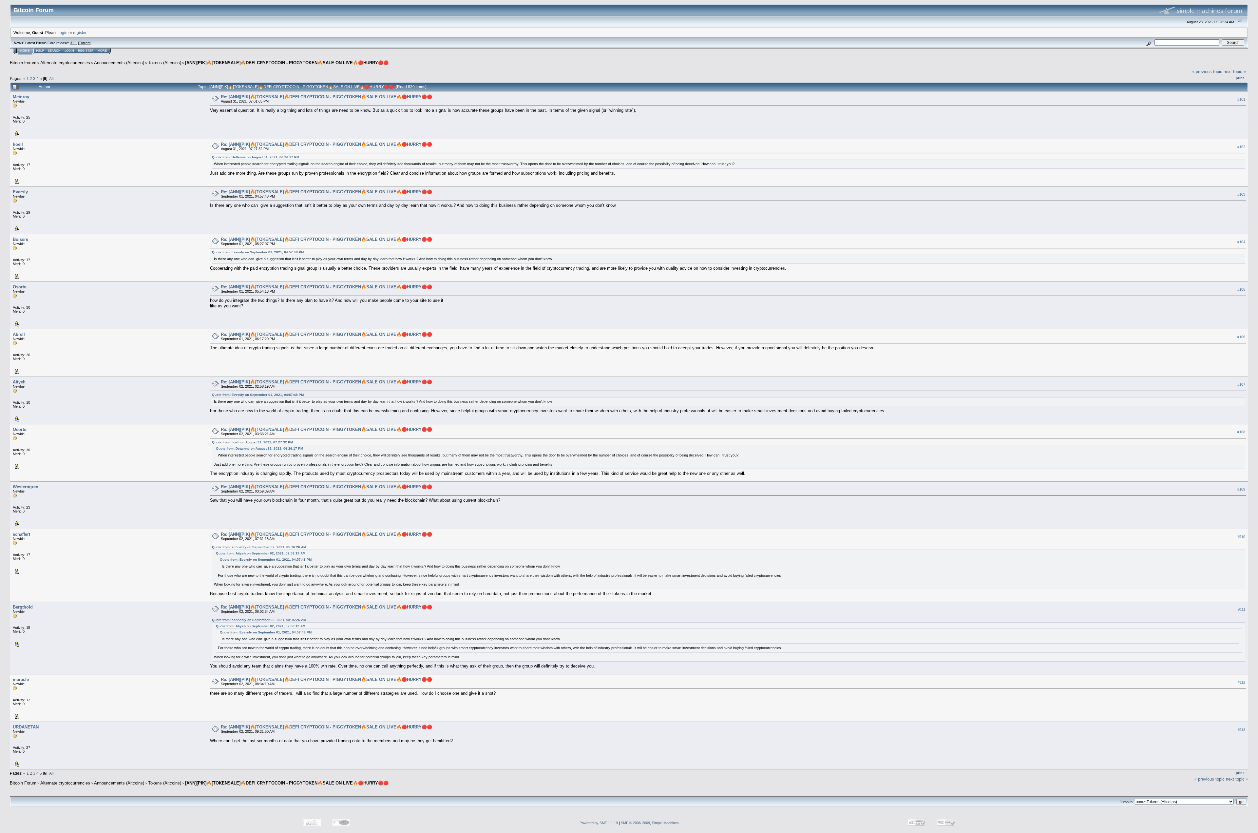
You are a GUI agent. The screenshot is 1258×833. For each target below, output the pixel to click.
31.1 (73, 43)
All (51, 78)
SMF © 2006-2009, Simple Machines (650, 823)
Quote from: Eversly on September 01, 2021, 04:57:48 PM (258, 252)
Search (54, 50)
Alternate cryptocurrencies (65, 62)
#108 (1241, 432)
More (102, 50)
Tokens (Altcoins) (164, 62)
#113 (1241, 730)
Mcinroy (21, 96)
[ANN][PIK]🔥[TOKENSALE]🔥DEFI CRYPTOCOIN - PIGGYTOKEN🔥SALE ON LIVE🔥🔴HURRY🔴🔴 (287, 62)
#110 (1241, 537)
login (63, 32)
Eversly (20, 191)
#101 (1241, 99)
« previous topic (1207, 71)
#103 (1241, 194)
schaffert (21, 534)
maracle (21, 679)
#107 (1241, 384)
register (79, 32)
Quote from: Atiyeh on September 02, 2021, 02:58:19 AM (260, 553)
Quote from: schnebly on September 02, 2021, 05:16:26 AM (259, 547)
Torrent (84, 43)
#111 (1241, 609)
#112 (1241, 682)
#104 (1241, 242)
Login (69, 50)
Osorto (20, 286)
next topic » (1235, 71)
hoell (18, 144)
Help (40, 50)
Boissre (20, 239)
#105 (1241, 289)
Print (1240, 78)
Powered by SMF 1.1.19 (599, 823)
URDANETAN (26, 727)
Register (86, 50)
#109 (1241, 490)
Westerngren (25, 486)
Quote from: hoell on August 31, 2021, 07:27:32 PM (252, 442)
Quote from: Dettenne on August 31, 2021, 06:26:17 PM (255, 157)
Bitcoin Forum (23, 62)
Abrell (19, 334)
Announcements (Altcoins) (119, 62)
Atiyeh (19, 381)
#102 (1241, 147)
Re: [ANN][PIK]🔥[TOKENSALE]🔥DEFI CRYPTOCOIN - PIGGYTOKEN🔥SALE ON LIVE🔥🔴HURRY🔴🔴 (326, 96)
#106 (1241, 337)
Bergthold (23, 607)
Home (24, 50)
